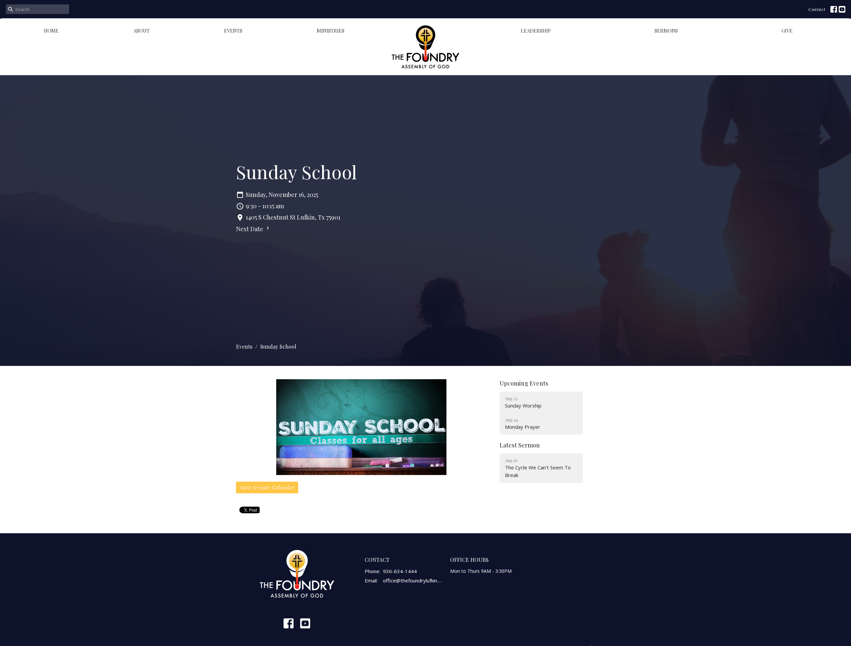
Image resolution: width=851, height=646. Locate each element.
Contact (816, 9)
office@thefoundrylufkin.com (413, 580)
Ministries (330, 30)
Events (233, 30)
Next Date (250, 229)
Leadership (536, 30)
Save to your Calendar (267, 487)
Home (51, 30)
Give (787, 30)
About (141, 30)
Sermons (666, 30)
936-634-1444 (400, 571)
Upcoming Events (524, 383)
